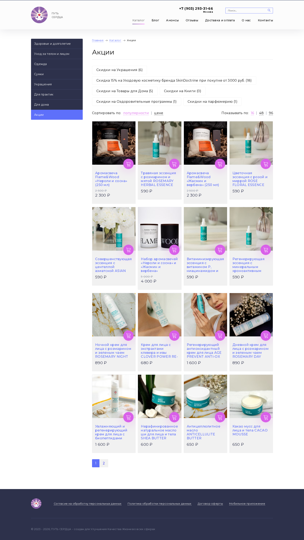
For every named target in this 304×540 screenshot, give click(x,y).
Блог (155, 20)
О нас (246, 20)
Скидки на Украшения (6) (119, 70)
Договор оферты (210, 503)
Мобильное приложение (247, 503)
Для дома (41, 104)
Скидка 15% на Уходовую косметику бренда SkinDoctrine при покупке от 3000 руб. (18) (174, 80)
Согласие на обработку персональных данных (87, 503)
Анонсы (172, 20)
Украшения (43, 84)
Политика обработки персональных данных (159, 503)
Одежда (40, 64)
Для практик (43, 94)
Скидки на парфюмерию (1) (212, 102)
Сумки (39, 74)
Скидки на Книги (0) (182, 91)
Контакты (265, 20)
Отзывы (192, 20)
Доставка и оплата (220, 20)
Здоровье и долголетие (52, 44)
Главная (97, 40)
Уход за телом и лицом (51, 54)
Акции (39, 115)
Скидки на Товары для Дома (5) (124, 91)
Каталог (138, 20)
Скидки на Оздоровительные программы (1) (136, 102)
